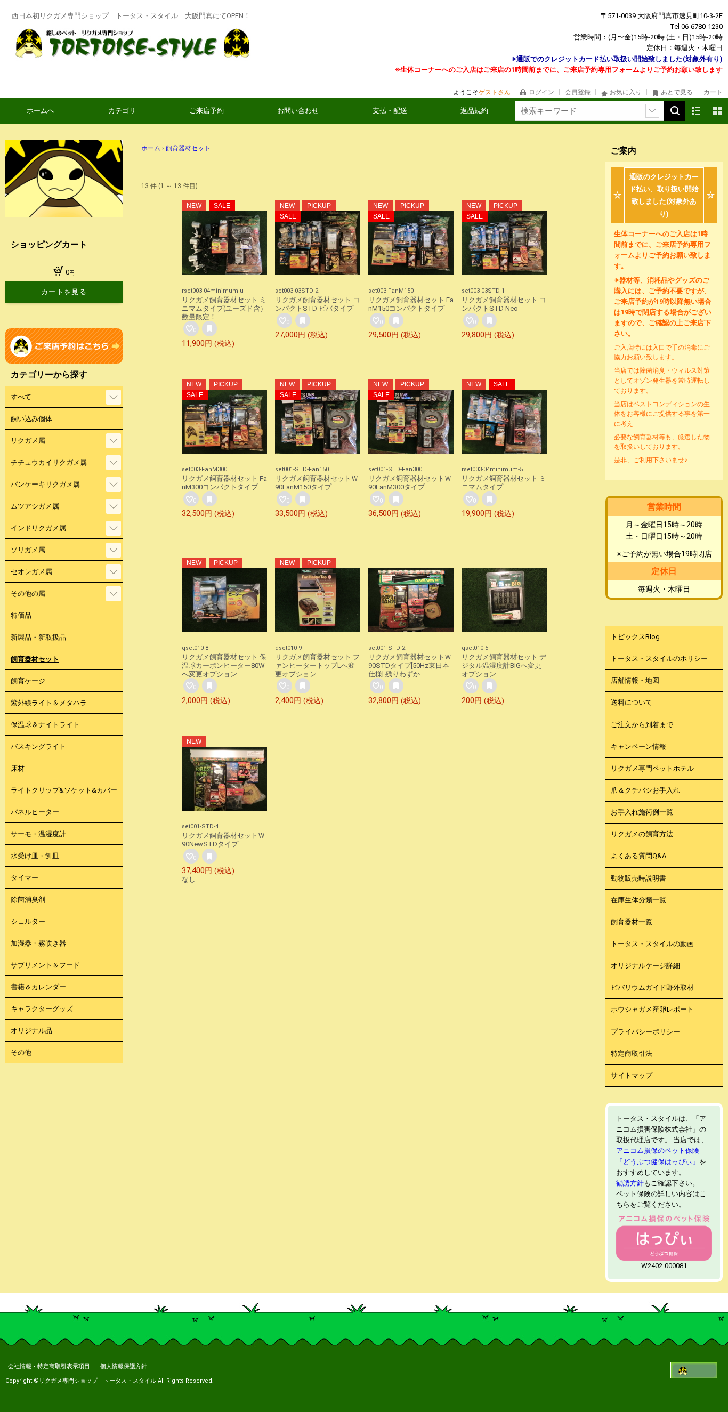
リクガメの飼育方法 (642, 834)
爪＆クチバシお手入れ (645, 790)
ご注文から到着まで (642, 725)
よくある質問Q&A (638, 856)
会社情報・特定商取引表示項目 (50, 1366)
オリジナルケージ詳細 (645, 966)
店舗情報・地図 (635, 680)
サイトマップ (631, 1075)
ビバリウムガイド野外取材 (652, 987)
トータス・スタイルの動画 (652, 944)
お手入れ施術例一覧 (642, 812)
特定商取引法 (631, 1054)
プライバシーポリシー (645, 1032)
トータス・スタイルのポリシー (659, 659)
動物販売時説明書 (638, 878)
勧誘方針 (630, 1183)
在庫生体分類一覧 (638, 900)
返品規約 (474, 111)
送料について (631, 702)
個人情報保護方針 (123, 1366)
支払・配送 (390, 111)
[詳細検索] (652, 111)
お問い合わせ (298, 111)
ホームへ (40, 111)
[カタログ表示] (717, 111)
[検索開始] (674, 111)
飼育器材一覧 (631, 922)
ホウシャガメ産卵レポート (652, 1009)
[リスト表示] (696, 111)
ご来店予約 (206, 111)
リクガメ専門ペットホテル (652, 768)
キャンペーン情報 (638, 747)
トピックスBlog (635, 637)
